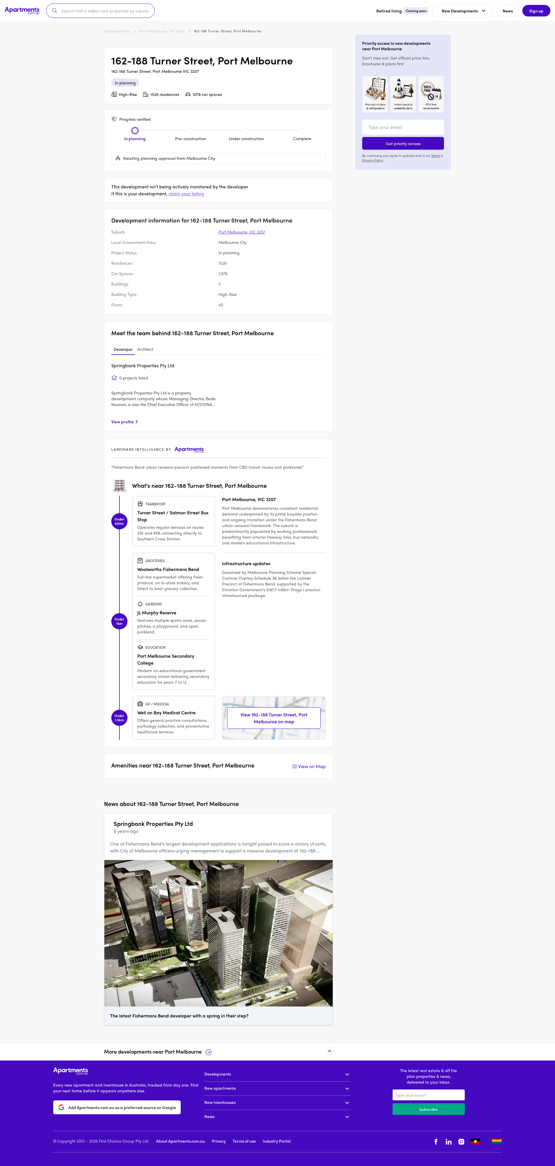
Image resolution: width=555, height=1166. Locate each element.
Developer (123, 349)
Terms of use (244, 1141)
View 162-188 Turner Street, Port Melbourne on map (274, 718)
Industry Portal (277, 1141)
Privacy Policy (372, 160)
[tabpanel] (218, 393)
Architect (145, 349)
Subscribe (428, 1109)
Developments (116, 31)
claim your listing (186, 193)
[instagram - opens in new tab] (461, 1141)
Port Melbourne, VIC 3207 (161, 31)
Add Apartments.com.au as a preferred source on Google (122, 1107)
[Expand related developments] (329, 1051)
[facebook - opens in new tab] (435, 1141)
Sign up (536, 11)
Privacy (219, 1141)
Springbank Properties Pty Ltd (142, 365)
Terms (435, 155)
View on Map (312, 766)
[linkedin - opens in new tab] (448, 1141)
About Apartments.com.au (180, 1141)
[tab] (123, 349)
